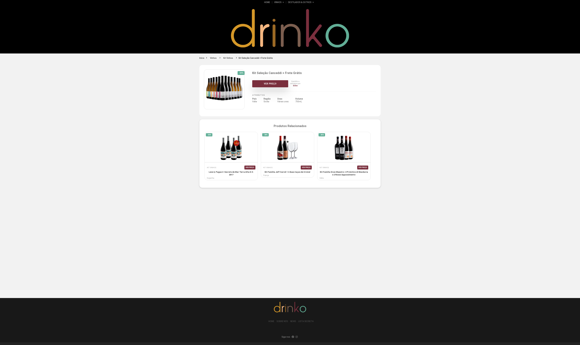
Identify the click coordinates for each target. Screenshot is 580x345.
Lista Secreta (306, 321)
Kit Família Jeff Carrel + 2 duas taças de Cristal (287, 172)
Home (267, 2)
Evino (295, 86)
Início (201, 58)
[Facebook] (292, 337)
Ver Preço (270, 83)
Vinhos (278, 2)
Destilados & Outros (299, 2)
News (293, 321)
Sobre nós (282, 321)
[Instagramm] (296, 337)
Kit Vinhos (228, 58)
